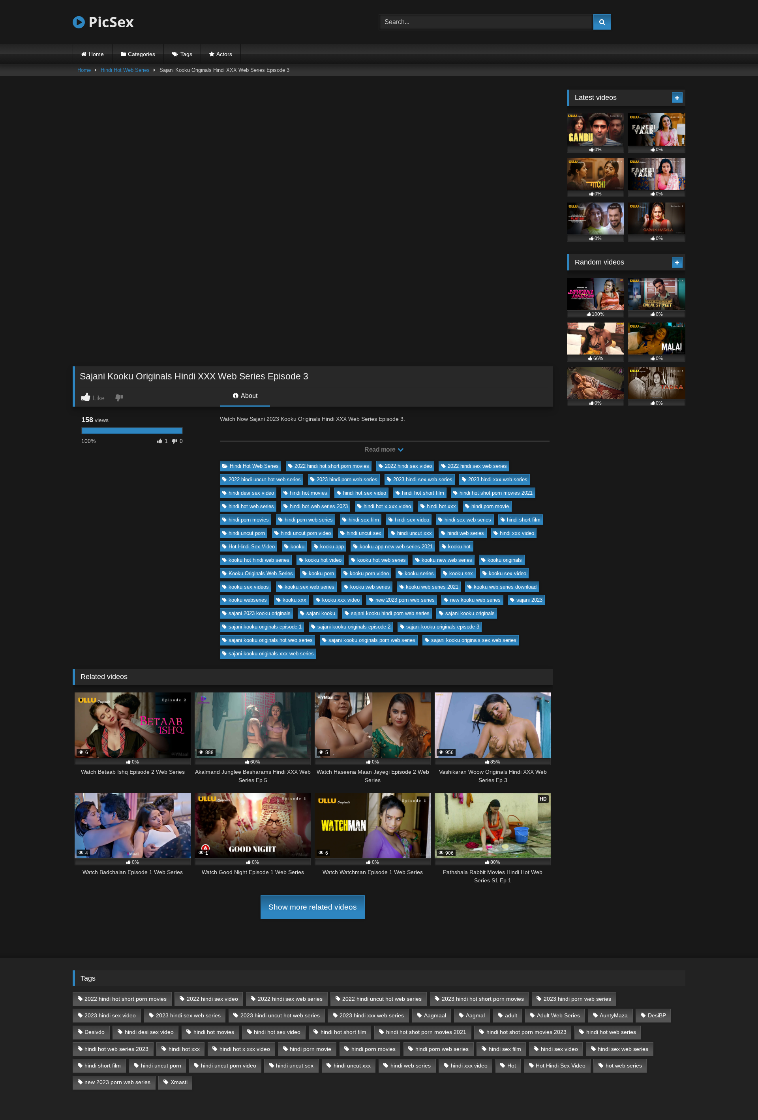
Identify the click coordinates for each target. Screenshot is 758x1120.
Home (96, 54)
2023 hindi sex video (110, 1015)
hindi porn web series (309, 520)
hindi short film (523, 520)
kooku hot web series (381, 560)
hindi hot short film (423, 493)
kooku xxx (294, 600)
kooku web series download (505, 587)
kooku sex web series (309, 587)
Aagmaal (435, 1015)
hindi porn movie (490, 506)
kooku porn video (369, 573)
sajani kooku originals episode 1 (265, 627)
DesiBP (657, 1015)
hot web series (624, 1065)
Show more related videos (312, 907)
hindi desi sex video (251, 493)
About (248, 395)
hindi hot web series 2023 (319, 506)
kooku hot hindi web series (259, 560)
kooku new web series (447, 560)
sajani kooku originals (470, 613)
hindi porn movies (249, 520)
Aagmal (475, 1015)
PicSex (109, 22)
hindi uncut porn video (306, 533)
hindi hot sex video (364, 493)
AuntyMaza (614, 1015)
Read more (380, 449)
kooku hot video (323, 560)
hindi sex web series (468, 520)
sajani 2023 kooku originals (260, 613)
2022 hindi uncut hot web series (265, 479)
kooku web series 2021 (432, 587)
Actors (224, 54)
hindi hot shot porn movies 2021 (496, 493)
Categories (141, 54)
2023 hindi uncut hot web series (280, 1015)
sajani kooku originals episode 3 (442, 627)
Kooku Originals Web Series (261, 573)
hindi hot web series (251, 506)
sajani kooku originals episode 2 (353, 627)
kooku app (332, 547)
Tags (186, 54)
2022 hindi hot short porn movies (332, 466)
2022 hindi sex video (408, 466)
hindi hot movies (308, 493)
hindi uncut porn (247, 533)
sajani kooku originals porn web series (371, 640)
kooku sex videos (249, 587)
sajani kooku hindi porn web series (390, 613)
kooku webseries (248, 600)
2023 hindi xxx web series (497, 479)
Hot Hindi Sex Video (252, 547)
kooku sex (461, 573)
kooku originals (505, 560)
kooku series (419, 573)
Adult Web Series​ (558, 1015)
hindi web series (465, 533)
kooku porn (321, 573)
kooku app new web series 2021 (396, 547)
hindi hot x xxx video (387, 506)
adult (511, 1015)
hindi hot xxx (441, 506)
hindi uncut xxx (414, 533)
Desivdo (94, 1032)
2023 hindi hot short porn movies (483, 999)
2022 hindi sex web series (477, 466)
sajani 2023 (529, 600)
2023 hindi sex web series (422, 479)
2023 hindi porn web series (347, 479)
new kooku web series (475, 600)
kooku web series (370, 587)
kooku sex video (507, 573)
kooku (297, 547)
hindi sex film (364, 520)
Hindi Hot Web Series (125, 70)
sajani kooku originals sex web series (473, 640)
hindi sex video (412, 520)
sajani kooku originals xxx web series (271, 654)
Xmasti (179, 1082)
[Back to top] (733, 1096)
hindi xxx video (517, 533)
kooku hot (459, 547)
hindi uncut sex (364, 533)
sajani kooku (320, 613)
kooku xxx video (341, 600)
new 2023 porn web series (405, 600)
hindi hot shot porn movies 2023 (526, 1032)
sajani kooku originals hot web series (271, 640)
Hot (511, 1065)
